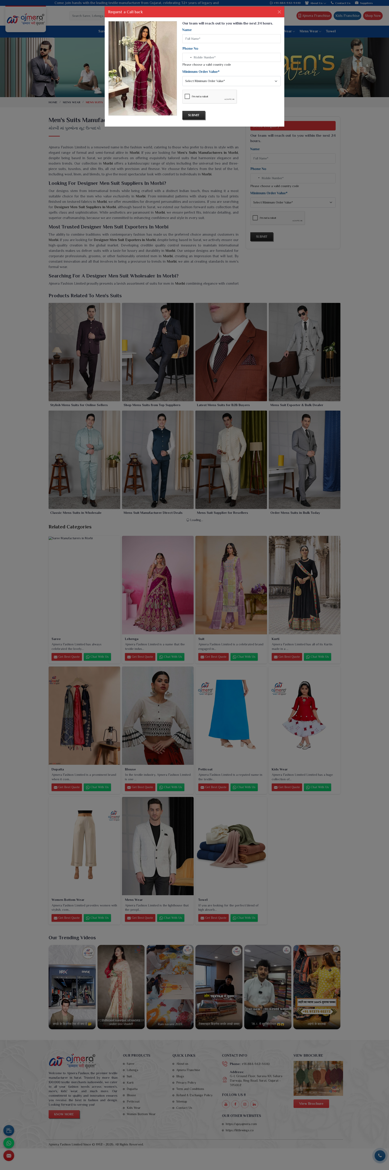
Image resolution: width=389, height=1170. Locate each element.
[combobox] (188, 57)
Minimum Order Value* (200, 72)
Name (187, 30)
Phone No (190, 49)
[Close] (279, 12)
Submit (193, 115)
